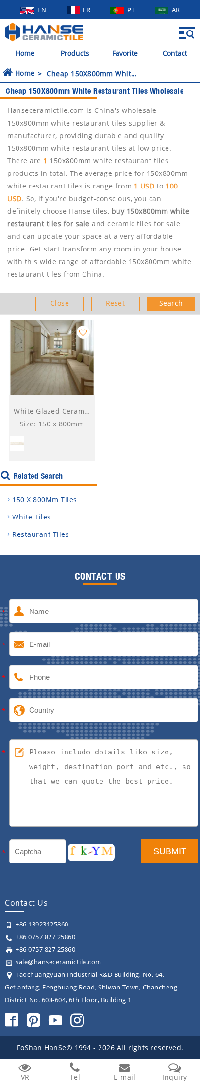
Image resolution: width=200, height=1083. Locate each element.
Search (171, 303)
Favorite (125, 53)
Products (75, 53)
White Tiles (31, 516)
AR (176, 9)
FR (88, 9)
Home (25, 53)
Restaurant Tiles (40, 534)
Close (59, 303)
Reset (115, 303)
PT (132, 9)
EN (42, 9)
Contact (175, 53)
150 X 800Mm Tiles (44, 499)
